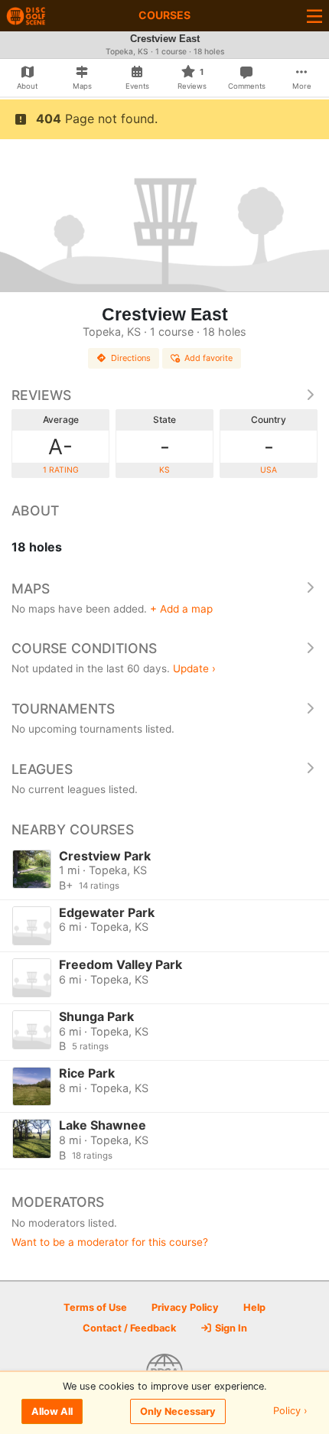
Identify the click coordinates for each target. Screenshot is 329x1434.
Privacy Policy (185, 1307)
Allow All (52, 1411)
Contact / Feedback (129, 1328)
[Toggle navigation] (314, 15)
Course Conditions (84, 648)
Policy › (290, 1411)
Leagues (42, 769)
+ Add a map (181, 609)
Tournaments (63, 709)
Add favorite (208, 358)
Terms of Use (95, 1307)
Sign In (230, 1328)
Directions (131, 358)
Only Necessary (178, 1411)
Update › (194, 668)
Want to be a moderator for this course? (109, 1242)
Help (254, 1307)
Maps (30, 588)
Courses (164, 14)
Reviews (41, 395)
